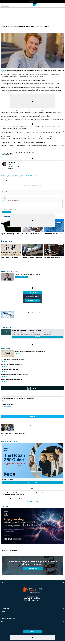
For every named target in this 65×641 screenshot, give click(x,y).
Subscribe (32, 1)
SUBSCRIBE (32, 631)
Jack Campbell (4, 30)
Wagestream (4, 70)
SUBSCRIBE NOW (32, 300)
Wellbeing (17, 175)
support (13, 175)
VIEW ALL (32, 416)
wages (31, 175)
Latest (35, 175)
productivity (27, 175)
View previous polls (31, 501)
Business (2, 24)
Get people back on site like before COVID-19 (13, 494)
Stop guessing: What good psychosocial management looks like (15, 545)
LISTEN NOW (22, 276)
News (5, 175)
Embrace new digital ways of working (11, 498)
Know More (11, 168)
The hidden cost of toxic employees (9, 550)
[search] (63, 582)
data (22, 175)
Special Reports (8, 441)
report (9, 175)
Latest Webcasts (7, 507)
